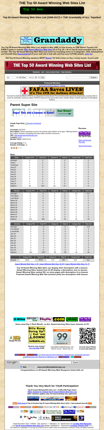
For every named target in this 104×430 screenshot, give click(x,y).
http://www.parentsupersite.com (25, 135)
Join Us (88, 54)
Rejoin (48, 58)
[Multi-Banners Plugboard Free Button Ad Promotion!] (72, 318)
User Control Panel (53, 72)
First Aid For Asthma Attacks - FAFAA (52, 86)
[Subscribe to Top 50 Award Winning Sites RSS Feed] (52, 407)
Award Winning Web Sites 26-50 (52, 264)
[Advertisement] (52, 27)
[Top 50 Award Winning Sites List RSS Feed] (15, 403)
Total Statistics (66, 72)
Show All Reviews (85, 146)
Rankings (36, 72)
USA (20, 137)
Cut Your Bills (34, 348)
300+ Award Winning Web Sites (38, 49)
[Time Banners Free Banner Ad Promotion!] (59, 318)
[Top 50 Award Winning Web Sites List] (52, 69)
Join (42, 72)
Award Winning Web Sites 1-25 (26, 264)
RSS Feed (21, 403)
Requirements (23, 54)
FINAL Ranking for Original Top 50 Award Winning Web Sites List (52, 392)
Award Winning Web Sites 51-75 (77, 264)
